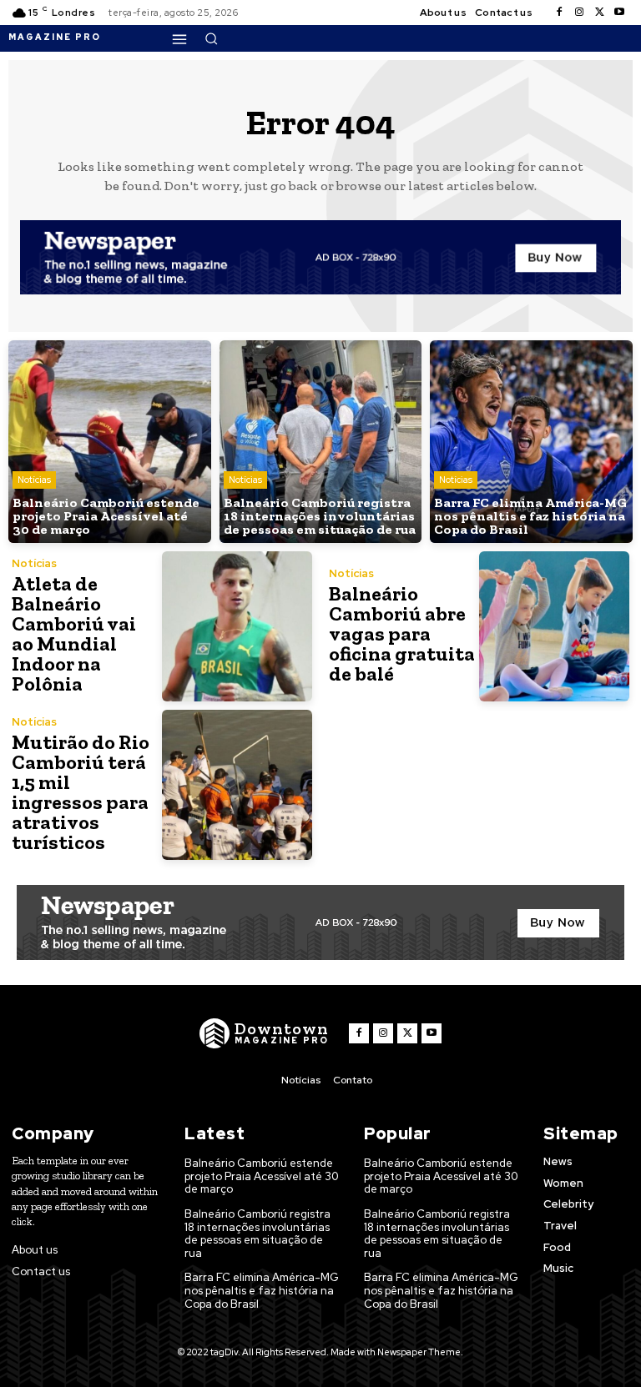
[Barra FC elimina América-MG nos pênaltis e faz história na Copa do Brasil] (531, 441)
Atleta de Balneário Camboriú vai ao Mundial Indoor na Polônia (74, 633)
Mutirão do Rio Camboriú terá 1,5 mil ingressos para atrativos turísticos (80, 792)
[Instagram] (579, 13)
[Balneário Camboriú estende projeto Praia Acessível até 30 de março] (109, 441)
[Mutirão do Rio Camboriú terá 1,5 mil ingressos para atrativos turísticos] (237, 785)
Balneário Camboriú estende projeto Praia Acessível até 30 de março (261, 1176)
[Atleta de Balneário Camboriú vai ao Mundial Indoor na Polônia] (237, 626)
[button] (211, 38)
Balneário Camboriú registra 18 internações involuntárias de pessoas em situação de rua (257, 1233)
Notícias (34, 479)
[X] (599, 13)
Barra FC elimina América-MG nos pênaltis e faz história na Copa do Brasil (261, 1290)
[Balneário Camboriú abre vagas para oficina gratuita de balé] (554, 626)
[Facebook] (559, 13)
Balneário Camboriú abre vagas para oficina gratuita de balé (402, 633)
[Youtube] (619, 13)
